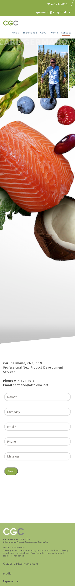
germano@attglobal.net (54, 12)
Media (16, 32)
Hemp (54, 32)
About (44, 32)
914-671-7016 (57, 4)
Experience (30, 32)
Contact (66, 32)
